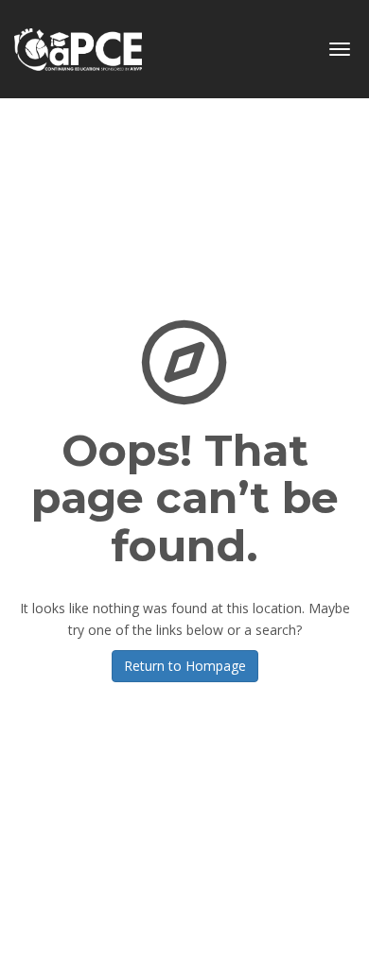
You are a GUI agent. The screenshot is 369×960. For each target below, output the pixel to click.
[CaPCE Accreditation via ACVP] (78, 42)
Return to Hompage (185, 666)
